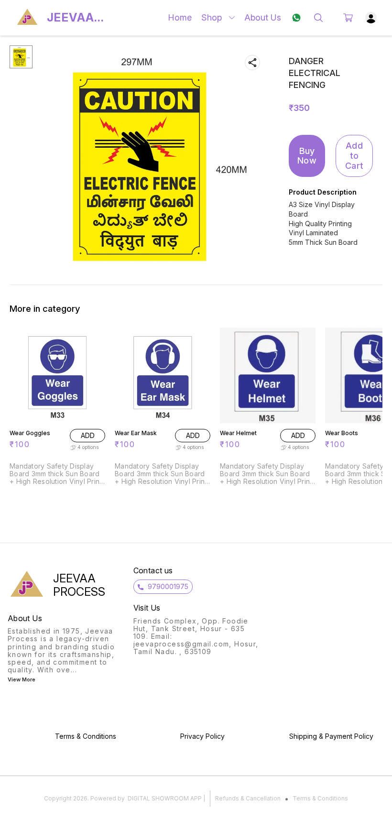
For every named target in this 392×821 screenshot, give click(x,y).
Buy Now (306, 156)
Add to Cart (354, 155)
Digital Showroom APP (165, 798)
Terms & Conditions (320, 798)
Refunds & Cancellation (248, 798)
